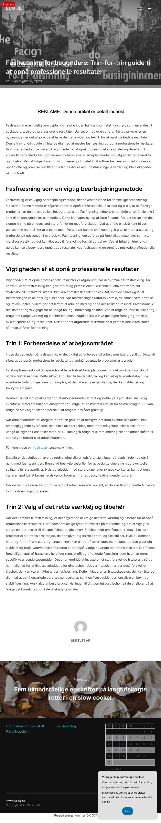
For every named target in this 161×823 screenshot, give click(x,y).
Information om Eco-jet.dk (25, 726)
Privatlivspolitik (17, 731)
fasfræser (41, 447)
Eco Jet (15, 8)
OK (127, 811)
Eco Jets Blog (66, 726)
